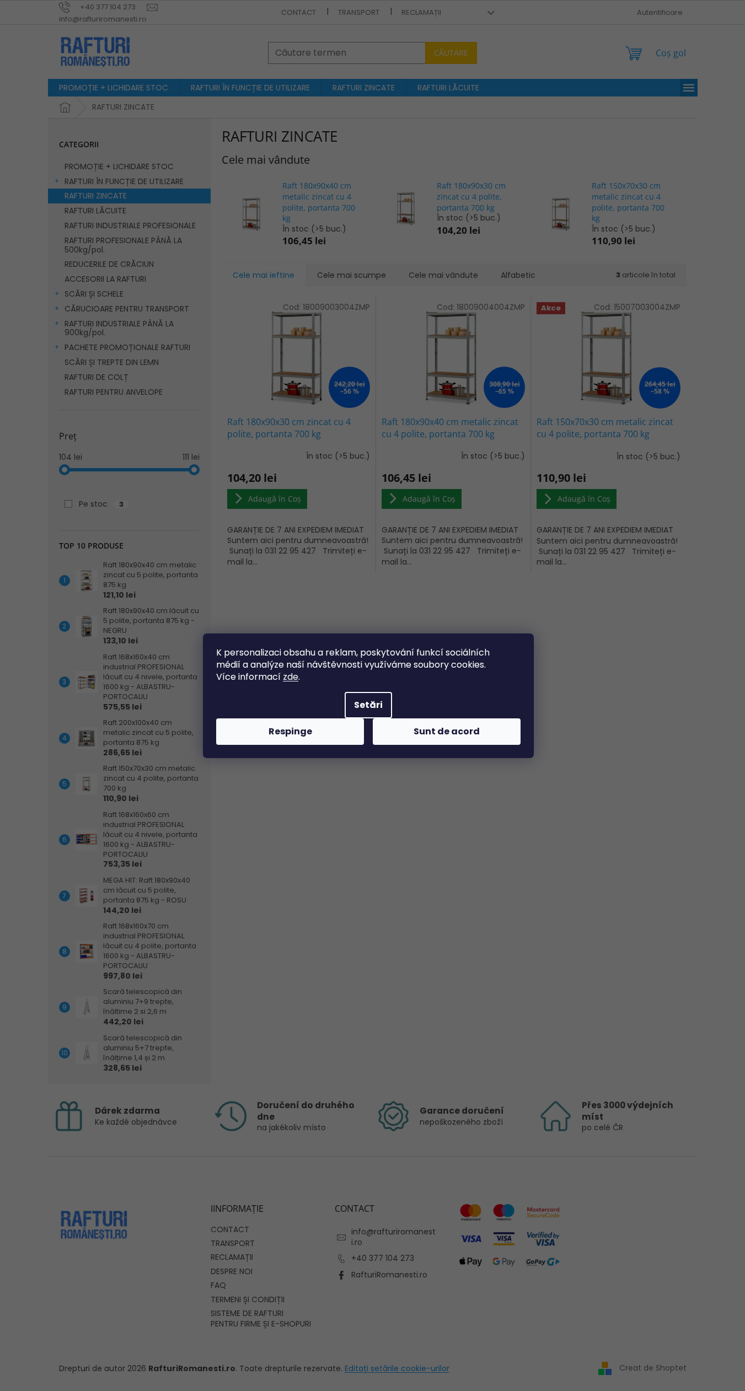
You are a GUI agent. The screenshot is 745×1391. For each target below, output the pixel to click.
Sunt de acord (447, 731)
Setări (368, 705)
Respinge (290, 731)
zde (290, 676)
